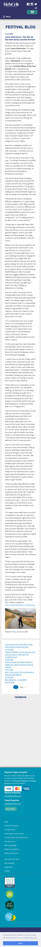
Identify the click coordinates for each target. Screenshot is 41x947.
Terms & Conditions (20, 781)
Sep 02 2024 (10, 682)
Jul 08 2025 (9, 659)
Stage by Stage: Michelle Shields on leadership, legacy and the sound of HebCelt (19, 664)
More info (33, 938)
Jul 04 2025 (9, 677)
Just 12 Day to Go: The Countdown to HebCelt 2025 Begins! (19, 673)
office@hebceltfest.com (12, 796)
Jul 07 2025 (9, 670)
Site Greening (9, 863)
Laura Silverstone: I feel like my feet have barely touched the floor (19, 645)
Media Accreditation (11, 849)
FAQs (6, 822)
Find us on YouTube (35, 8)
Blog (14, 632)
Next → (22, 687)
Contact (7, 871)
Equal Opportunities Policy (14, 833)
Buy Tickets (10, 809)
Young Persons (9, 830)
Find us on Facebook (28, 4)
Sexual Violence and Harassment (16, 837)
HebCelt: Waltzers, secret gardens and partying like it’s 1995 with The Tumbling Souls (20, 654)
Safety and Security (11, 853)
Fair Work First (9, 841)
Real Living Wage (10, 845)
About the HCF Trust (11, 859)
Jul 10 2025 (9, 649)
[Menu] (4, 17)
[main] (20, 334)
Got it (20, 943)
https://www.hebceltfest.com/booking (20, 605)
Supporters (8, 867)
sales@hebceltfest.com (12, 804)
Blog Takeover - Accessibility (16, 680)
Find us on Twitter (35, 4)
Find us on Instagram (32, 4)
